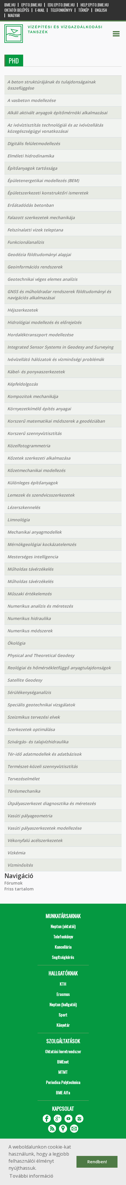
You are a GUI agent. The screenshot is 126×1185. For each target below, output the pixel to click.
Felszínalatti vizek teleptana (35, 230)
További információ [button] (31, 1176)
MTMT (63, 1072)
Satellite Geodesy (24, 680)
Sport (63, 1014)
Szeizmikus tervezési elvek (33, 717)
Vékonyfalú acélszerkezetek (34, 840)
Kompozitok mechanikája (32, 396)
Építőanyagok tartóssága (32, 168)
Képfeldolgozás (22, 384)
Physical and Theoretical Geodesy (40, 655)
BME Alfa (63, 1092)
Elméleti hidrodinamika (30, 156)
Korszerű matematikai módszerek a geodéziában (56, 421)
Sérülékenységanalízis (29, 692)
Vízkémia (16, 852)
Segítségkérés (63, 957)
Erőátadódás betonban (30, 205)
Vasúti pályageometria (29, 815)
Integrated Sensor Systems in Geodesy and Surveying (60, 347)
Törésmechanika (23, 791)
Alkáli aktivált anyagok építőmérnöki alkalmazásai (57, 112)
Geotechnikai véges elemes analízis (42, 279)
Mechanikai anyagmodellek (34, 532)
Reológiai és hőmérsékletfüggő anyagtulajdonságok (59, 667)
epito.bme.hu (31, 5)
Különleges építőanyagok (32, 482)
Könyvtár (63, 1025)
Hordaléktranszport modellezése (40, 334)
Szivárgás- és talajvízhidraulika (37, 741)
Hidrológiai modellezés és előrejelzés (44, 322)
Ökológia (16, 643)
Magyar (14, 15)
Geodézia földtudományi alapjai (39, 254)
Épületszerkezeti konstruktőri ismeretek (47, 193)
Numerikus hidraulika (29, 618)
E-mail (40, 10)
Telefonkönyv (61, 10)
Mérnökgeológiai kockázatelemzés (41, 544)
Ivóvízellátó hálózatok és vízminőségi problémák (55, 359)
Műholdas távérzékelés (30, 569)
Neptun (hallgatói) (63, 1004)
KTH (63, 984)
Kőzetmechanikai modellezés (36, 470)
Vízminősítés (20, 865)
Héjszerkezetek (22, 310)
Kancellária (63, 947)
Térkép (83, 10)
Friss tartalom (19, 889)
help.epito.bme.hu (95, 5)
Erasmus (63, 994)
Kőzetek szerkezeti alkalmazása (38, 458)
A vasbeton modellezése (31, 100)
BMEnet (63, 1061)
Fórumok (13, 883)
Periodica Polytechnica (63, 1082)
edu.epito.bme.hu (61, 5)
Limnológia (18, 519)
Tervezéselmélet (23, 778)
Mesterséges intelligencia (32, 556)
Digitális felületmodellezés (33, 143)
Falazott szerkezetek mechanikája (41, 217)
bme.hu (10, 5)
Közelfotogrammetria (28, 445)
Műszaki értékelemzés (29, 593)
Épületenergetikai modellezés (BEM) (43, 180)
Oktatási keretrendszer (63, 1051)
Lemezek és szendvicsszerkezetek (40, 495)
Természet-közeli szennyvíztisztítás (42, 766)
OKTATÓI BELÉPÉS (16, 10)
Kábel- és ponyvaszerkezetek (36, 371)
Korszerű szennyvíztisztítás (34, 433)
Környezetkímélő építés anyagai (39, 408)
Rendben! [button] (97, 1161)
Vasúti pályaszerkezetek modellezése (44, 828)
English (101, 10)
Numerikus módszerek (29, 630)
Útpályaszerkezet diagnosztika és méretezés (51, 803)
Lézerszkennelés (23, 507)
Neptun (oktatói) (63, 926)
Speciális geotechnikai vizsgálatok (41, 704)
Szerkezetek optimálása (31, 729)
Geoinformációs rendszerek (34, 267)
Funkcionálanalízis (25, 242)
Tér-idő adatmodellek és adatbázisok (44, 754)
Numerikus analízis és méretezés (40, 606)
